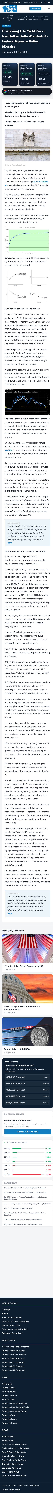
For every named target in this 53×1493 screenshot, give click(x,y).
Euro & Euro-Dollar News (14, 1452)
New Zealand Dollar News (14, 1460)
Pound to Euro (9, 1387)
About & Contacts (30, 2)
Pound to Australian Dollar (14, 1403)
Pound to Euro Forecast (13, 1350)
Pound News (8, 1440)
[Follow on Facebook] (45, 2)
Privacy (5, 1490)
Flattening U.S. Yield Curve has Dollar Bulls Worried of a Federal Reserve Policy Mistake (33, 18)
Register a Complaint (12, 1333)
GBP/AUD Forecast (27, 1090)
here (10, 542)
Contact (6, 1309)
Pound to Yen (8, 1415)
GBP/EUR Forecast (27, 1077)
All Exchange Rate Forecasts (15, 1346)
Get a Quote (35, 9)
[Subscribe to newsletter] (49, 2)
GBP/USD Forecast (27, 1083)
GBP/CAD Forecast (27, 1102)
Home (4, 18)
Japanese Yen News (11, 1468)
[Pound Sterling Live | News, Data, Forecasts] (9, 8)
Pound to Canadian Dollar (14, 1411)
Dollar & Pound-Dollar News (15, 1448)
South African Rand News (14, 1475)
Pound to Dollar (9, 1395)
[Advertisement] (26, 1257)
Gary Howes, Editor (11, 1325)
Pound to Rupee (9, 1423)
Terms (11, 1490)
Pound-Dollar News (11, 18)
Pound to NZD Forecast (13, 1366)
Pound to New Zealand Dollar (16, 1407)
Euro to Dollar (8, 1399)
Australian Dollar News (13, 1456)
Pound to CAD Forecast (13, 1370)
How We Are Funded (12, 1317)
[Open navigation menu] (49, 8)
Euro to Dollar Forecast (13, 1358)
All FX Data (7, 1383)
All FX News (7, 1436)
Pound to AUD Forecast (13, 1362)
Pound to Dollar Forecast (14, 1354)
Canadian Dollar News (12, 1464)
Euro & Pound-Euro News (14, 1444)
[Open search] (44, 8)
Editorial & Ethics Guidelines (15, 1321)
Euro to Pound (9, 1391)
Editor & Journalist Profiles (14, 1329)
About (5, 1313)
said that (9, 450)
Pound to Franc (9, 1419)
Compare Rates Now (27, 1131)
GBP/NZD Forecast (27, 1096)
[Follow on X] (41, 2)
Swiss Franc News (10, 1471)
